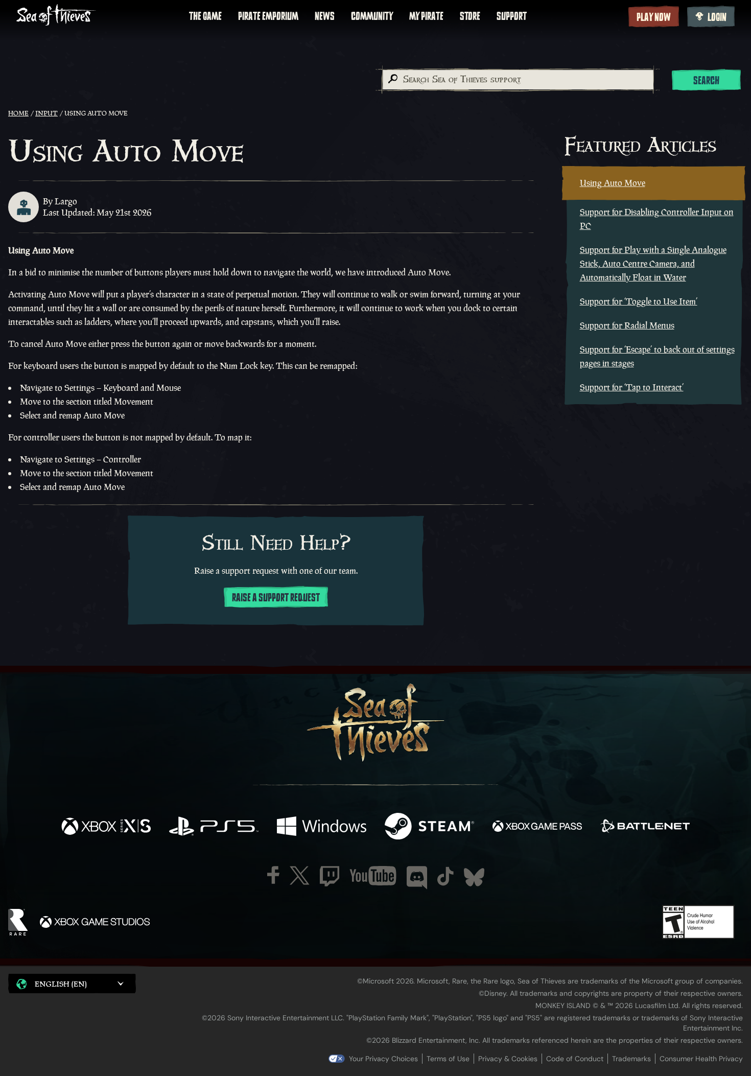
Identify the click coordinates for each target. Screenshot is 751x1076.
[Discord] (417, 878)
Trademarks (631, 1058)
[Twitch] (329, 876)
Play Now (654, 17)
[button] (72, 983)
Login (717, 17)
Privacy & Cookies (507, 1058)
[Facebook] (273, 875)
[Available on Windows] (321, 827)
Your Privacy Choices (383, 1058)
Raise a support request (276, 597)
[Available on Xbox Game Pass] (537, 827)
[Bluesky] (474, 877)
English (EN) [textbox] (61, 984)
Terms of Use (448, 1058)
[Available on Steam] (429, 827)
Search (706, 80)
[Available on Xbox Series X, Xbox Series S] (106, 827)
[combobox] (517, 79)
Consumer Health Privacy (701, 1058)
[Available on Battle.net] (645, 827)
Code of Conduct (574, 1058)
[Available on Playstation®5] (214, 827)
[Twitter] (300, 875)
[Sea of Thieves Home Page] (56, 16)
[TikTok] (445, 876)
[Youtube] (372, 875)
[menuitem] (205, 16)
